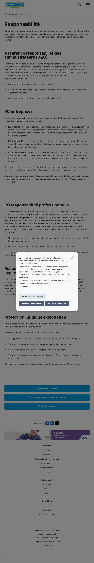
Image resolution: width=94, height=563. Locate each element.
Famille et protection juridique (47, 459)
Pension (47, 472)
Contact (47, 505)
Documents (47, 510)
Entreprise (47, 484)
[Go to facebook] (47, 423)
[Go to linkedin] (52, 423)
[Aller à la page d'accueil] (16, 4)
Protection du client (47, 514)
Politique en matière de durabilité (47, 541)
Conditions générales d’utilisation (47, 530)
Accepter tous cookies (31, 303)
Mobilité (47, 450)
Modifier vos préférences (32, 297)
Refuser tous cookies (57, 303)
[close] (72, 257)
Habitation (47, 454)
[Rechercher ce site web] (79, 4)
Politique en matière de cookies (47, 538)
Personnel (47, 489)
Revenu (47, 493)
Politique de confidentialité (47, 534)
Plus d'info (23, 287)
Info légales (47, 545)
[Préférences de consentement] (9, 558)
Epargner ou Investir (47, 468)
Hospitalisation (47, 463)
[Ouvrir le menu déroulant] (87, 4)
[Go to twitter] (57, 423)
